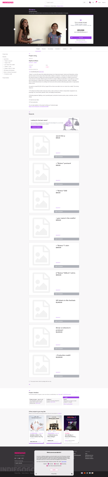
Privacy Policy (17, 473)
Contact (74, 453)
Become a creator (89, 456)
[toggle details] (44, 443)
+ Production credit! (8, 74)
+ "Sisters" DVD (7, 62)
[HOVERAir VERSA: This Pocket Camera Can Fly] (36, 423)
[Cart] (93, 2)
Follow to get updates (68, 404)
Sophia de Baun (33, 11)
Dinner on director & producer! (10, 72)
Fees (86, 453)
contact (35, 62)
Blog (73, 456)
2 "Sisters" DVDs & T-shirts (9, 68)
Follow (81, 37)
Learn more (38, 403)
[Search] (46, 2)
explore (59, 413)
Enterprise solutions (89, 458)
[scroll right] (66, 29)
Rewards (4, 56)
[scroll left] (15, 29)
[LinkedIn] (22, 458)
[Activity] (96, 2)
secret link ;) (6, 59)
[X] (17, 458)
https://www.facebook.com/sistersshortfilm (38, 106)
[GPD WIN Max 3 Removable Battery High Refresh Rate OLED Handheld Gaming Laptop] (71, 423)
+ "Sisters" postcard (8, 60)
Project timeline (6, 77)
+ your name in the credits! (9, 64)
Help (59, 394)
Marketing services (89, 455)
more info (31, 62)
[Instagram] (21, 458)
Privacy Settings (33, 473)
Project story (5, 54)
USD (84, 2)
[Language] (90, 2)
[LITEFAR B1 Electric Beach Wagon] (54, 423)
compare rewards (36, 127)
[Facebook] (15, 458)
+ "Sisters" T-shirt (7, 66)
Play (40, 28)
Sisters (32, 9)
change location (60, 6)
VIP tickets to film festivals (9, 70)
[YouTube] (19, 458)
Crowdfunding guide (66, 394)
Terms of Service (25, 473)
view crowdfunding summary (81, 42)
